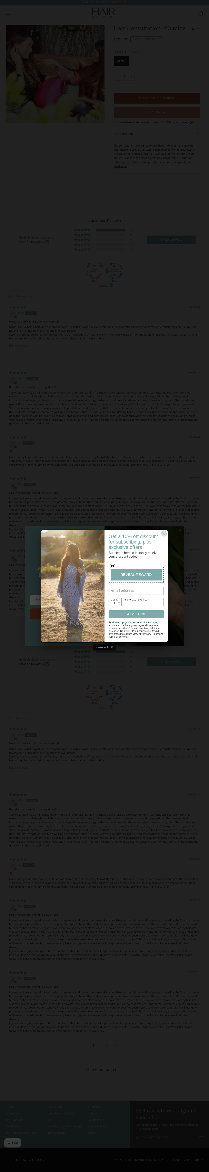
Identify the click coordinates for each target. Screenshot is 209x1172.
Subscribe (136, 614)
